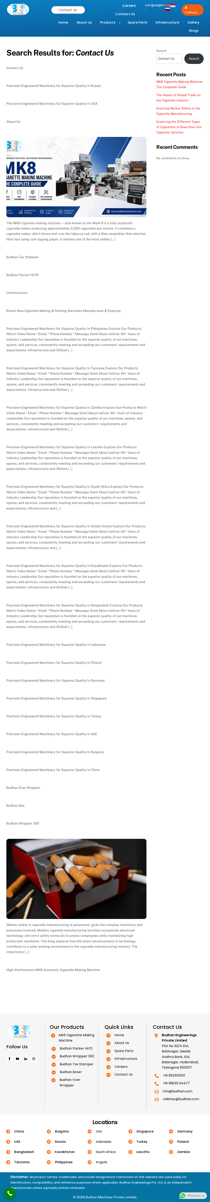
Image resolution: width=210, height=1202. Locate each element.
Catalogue (191, 12)
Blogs (194, 30)
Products (107, 22)
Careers (129, 5)
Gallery (193, 22)
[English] (167, 5)
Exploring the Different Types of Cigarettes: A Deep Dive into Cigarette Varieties (179, 127)
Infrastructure (167, 22)
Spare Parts (137, 22)
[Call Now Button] (9, 1193)
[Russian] (167, 9)
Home (63, 22)
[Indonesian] (173, 5)
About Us (84, 22)
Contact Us (125, 14)
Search (161, 50)
